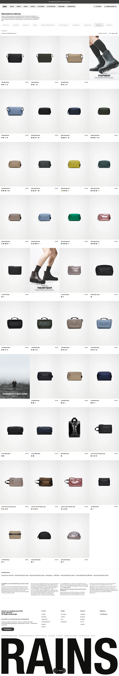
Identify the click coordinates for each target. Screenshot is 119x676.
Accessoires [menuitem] (51, 6)
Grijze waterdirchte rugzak (68, 575)
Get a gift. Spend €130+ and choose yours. (59, 1)
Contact (43, 614)
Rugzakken (16, 25)
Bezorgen (44, 616)
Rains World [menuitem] (71, 6)
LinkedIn (82, 624)
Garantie (44, 624)
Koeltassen (109, 25)
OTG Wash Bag (95, 506)
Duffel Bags (57, 575)
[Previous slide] (2, 25)
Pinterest (82, 619)
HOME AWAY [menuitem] (61, 6)
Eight (116, 33)
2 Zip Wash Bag (35, 400)
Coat (86, 586)
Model (100, 33)
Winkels (44, 626)
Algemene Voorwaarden (41, 635)
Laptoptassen (87, 25)
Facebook (82, 616)
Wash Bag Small (35, 135)
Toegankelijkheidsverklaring (70, 635)
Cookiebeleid (59, 635)
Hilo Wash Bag (5, 82)
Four (113, 33)
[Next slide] (117, 25)
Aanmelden (7, 629)
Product (105, 33)
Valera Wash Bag (35, 559)
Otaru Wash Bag (5, 453)
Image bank (64, 621)
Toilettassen (99, 25)
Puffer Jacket (67, 587)
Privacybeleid (51, 635)
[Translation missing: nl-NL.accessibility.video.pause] (104, 58)
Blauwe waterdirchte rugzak (37, 575)
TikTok (82, 621)
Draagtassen (76, 25)
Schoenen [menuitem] (41, 6)
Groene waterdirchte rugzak (101, 575)
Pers (62, 619)
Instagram (82, 614)
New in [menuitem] (12, 6)
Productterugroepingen (84, 635)
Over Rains (63, 614)
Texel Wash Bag (5, 347)
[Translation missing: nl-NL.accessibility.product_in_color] (15, 58)
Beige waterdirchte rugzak (22, 575)
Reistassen (26, 25)
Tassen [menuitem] (32, 6)
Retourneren (44, 619)
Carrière (63, 616)
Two (110, 33)
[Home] (4, 6)
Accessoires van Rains (7, 575)
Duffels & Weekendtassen (47, 25)
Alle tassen (6, 25)
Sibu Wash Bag (65, 453)
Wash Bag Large (95, 294)
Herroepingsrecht (46, 621)
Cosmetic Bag (5, 294)
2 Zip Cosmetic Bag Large (98, 453)
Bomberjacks (49, 575)
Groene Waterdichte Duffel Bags (84, 575)
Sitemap (93, 635)
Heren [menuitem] (26, 6)
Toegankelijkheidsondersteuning (26, 635)
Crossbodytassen (63, 25)
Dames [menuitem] (19, 6)
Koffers (35, 25)
